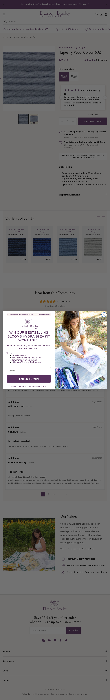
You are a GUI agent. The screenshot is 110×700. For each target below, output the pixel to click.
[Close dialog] (104, 314)
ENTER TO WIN (29, 378)
